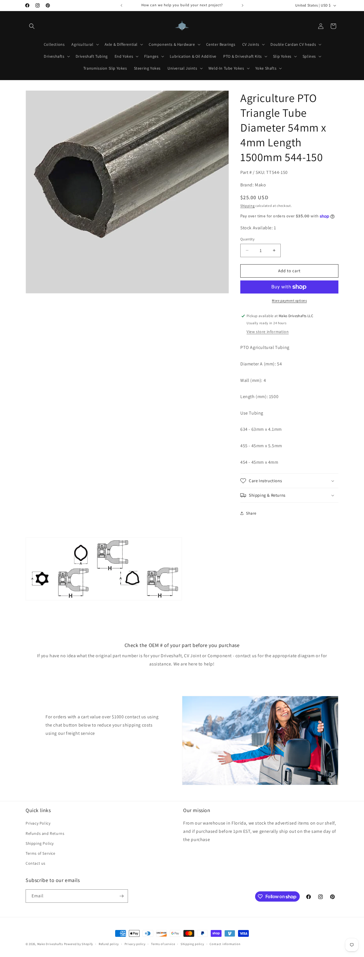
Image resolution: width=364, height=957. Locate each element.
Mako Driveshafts (50, 944)
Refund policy (109, 944)
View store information (268, 331)
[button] (32, 26)
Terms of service (163, 944)
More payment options (289, 300)
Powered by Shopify (78, 944)
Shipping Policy (40, 843)
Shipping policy (192, 944)
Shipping (247, 205)
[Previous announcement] (121, 5)
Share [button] (251, 513)
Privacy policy (135, 944)
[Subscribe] (121, 896)
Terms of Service (40, 853)
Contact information (225, 944)
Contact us (36, 863)
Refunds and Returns (45, 833)
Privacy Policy (38, 823)
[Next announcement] (242, 5)
